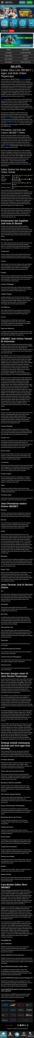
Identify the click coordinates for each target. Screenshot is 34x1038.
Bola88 (3, 99)
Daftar (22, 2)
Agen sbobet (22, 79)
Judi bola (7, 117)
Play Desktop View (25, 45)
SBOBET (7, 145)
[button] (3, 12)
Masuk (29, 2)
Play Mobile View (8, 45)
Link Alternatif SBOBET (12, 122)
